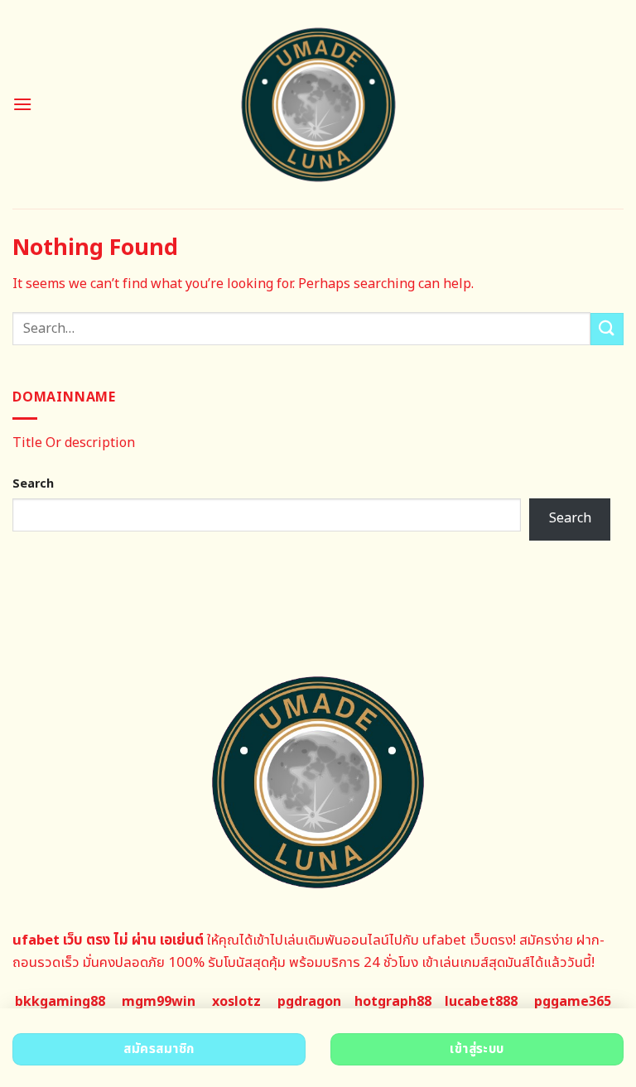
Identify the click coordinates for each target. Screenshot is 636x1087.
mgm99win (158, 1002)
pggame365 (572, 1002)
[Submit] (607, 329)
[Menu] (22, 104)
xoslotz (236, 1002)
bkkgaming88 (60, 1002)
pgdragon (309, 1002)
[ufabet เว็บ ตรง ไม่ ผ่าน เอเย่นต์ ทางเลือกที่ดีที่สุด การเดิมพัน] (318, 104)
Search (33, 484)
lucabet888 (481, 1002)
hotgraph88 (392, 1002)
